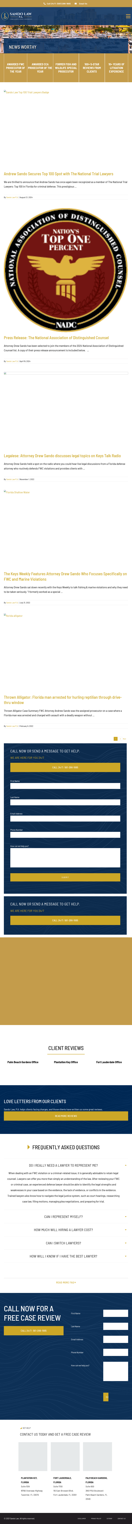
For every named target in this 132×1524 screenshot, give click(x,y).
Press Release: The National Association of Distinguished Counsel (56, 337)
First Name (15, 781)
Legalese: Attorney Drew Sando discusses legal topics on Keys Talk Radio (62, 455)
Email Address (16, 813)
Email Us (82, 3)
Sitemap (109, 1518)
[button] (63, 1165)
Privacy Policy (96, 1518)
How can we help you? (19, 846)
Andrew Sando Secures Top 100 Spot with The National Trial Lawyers (58, 173)
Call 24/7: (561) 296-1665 (59, 3)
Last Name (14, 797)
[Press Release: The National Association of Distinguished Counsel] (66, 270)
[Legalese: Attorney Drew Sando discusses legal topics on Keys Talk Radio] (66, 411)
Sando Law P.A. (12, 197)
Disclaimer (82, 1518)
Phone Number (16, 829)
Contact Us (122, 1518)
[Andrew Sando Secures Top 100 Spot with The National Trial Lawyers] (66, 129)
